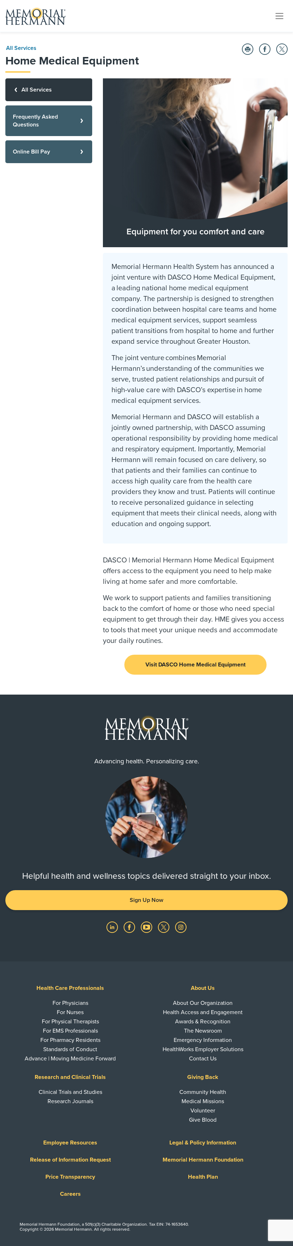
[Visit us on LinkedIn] (112, 926)
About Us (203, 988)
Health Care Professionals (70, 988)
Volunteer (202, 1110)
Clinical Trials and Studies (70, 1092)
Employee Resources (70, 1142)
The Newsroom (203, 1031)
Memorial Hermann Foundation (203, 1159)
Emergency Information (203, 1040)
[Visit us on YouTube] (147, 926)
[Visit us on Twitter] (164, 926)
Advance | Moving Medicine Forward (70, 1058)
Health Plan (203, 1176)
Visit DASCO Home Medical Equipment (195, 664)
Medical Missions (203, 1101)
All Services (21, 48)
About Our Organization (203, 1003)
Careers (70, 1194)
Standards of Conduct (70, 1049)
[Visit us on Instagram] (181, 926)
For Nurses (70, 1012)
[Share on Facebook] (264, 49)
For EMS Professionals (70, 1031)
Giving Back (202, 1077)
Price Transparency (70, 1176)
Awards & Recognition (202, 1021)
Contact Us (203, 1058)
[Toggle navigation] (279, 15)
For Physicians (70, 1003)
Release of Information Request (70, 1159)
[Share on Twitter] (282, 49)
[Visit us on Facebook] (130, 926)
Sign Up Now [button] (146, 900)
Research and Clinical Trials (70, 1077)
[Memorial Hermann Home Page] (35, 16)
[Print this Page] (247, 49)
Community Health (202, 1092)
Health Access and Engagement (203, 1012)
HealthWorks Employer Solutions (203, 1049)
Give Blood (203, 1120)
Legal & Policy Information (202, 1142)
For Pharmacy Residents (70, 1040)
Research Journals (70, 1101)
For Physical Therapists (70, 1021)
